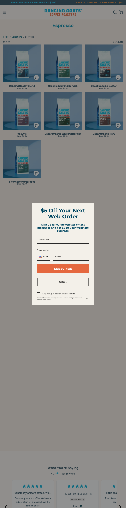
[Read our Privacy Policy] (87, 298)
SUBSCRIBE (63, 268)
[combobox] (43, 257)
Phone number (43, 250)
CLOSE (63, 282)
